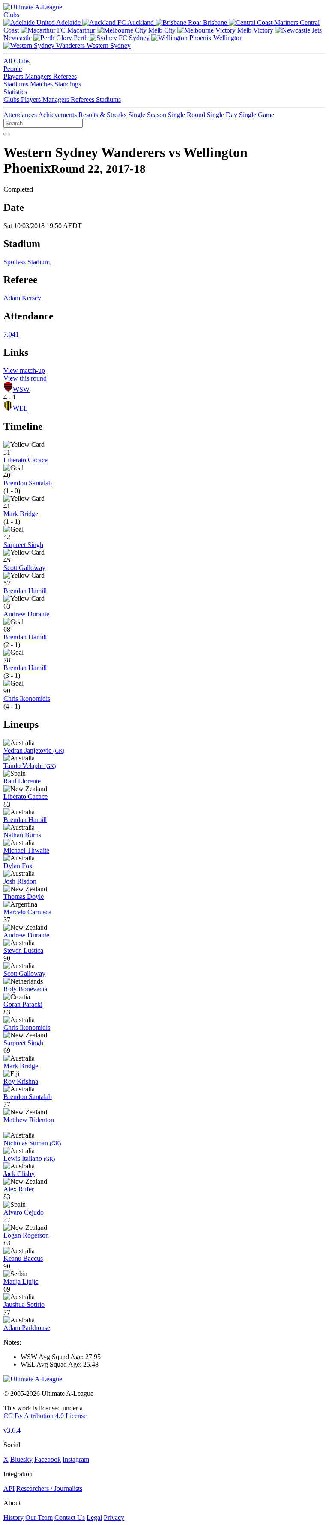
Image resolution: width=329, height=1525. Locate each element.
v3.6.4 (12, 1430)
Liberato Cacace (25, 460)
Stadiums (16, 84)
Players (14, 76)
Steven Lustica (23, 950)
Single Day (223, 114)
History (13, 1517)
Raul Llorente (22, 781)
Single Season (148, 114)
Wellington (227, 37)
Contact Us (69, 1517)
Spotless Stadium (26, 262)
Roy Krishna (20, 1081)
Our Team (39, 1517)
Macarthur (81, 30)
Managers (39, 76)
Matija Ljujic (20, 1281)
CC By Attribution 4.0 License (45, 1415)
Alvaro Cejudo (23, 1212)
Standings (67, 84)
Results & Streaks (103, 114)
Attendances (20, 114)
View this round (25, 378)
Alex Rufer (18, 1189)
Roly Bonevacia (25, 989)
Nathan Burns (22, 835)
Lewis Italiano (29, 1158)
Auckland (141, 22)
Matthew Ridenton (28, 1119)
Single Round (187, 114)
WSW (21, 389)
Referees (65, 76)
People (12, 68)
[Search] (6, 134)
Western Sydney (108, 45)
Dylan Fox (18, 865)
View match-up (24, 370)
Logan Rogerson (26, 1235)
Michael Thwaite (26, 850)
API (9, 1488)
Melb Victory (255, 30)
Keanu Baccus (23, 1258)
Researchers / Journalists (49, 1488)
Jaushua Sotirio (24, 1304)
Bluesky (21, 1459)
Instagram (76, 1459)
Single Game (256, 114)
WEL (20, 408)
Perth (81, 37)
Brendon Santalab (27, 483)
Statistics (15, 91)
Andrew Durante (26, 614)
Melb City (162, 30)
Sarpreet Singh (23, 544)
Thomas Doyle (23, 896)
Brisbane (215, 22)
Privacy (114, 1517)
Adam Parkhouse (26, 1327)
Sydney (139, 37)
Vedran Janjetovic (33, 750)
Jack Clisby (19, 1173)
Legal (94, 1517)
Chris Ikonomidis (26, 698)
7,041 (11, 334)
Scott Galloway (24, 567)
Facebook (47, 1459)
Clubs (11, 14)
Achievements (58, 114)
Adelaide (68, 22)
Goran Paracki (22, 1004)
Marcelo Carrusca (27, 912)
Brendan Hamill (25, 590)
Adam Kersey (22, 297)
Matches (42, 84)
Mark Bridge (20, 513)
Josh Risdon (19, 881)
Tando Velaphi (29, 765)
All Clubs (16, 61)
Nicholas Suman (32, 1143)
